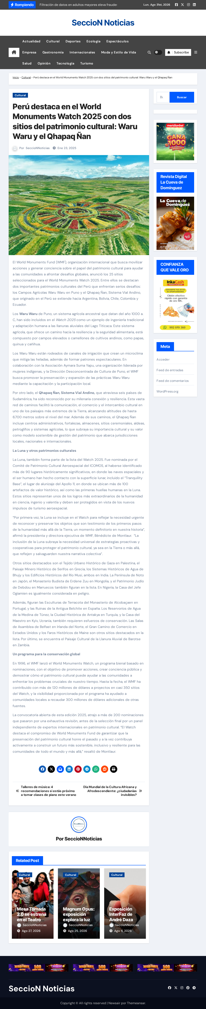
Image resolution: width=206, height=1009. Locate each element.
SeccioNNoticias (38, 148)
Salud (27, 63)
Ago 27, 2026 (31, 931)
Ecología (93, 41)
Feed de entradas (170, 370)
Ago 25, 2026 (77, 931)
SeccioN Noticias (103, 23)
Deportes (73, 41)
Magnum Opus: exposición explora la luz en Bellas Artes (79, 916)
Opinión (44, 63)
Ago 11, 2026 (123, 931)
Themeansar (136, 1003)
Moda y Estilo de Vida (118, 52)
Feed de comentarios (173, 381)
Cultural (53, 41)
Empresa (29, 52)
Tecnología (65, 63)
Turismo (86, 63)
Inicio (16, 77)
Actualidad (31, 41)
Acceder (163, 359)
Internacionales (82, 52)
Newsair (114, 1003)
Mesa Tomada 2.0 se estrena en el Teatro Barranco (31, 916)
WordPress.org (167, 391)
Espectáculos (117, 41)
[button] (195, 52)
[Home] (14, 52)
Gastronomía (53, 52)
